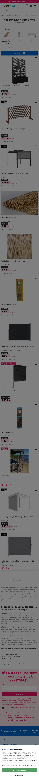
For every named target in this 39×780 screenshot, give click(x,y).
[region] (19, 762)
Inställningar (19, 775)
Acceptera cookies (19, 770)
